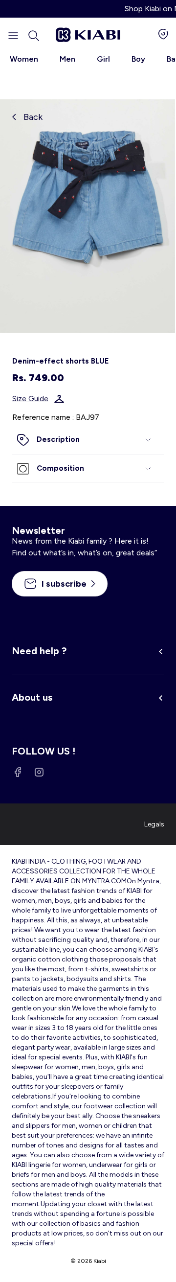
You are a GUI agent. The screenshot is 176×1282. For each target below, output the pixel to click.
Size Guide (30, 398)
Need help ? (39, 651)
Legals (154, 824)
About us (32, 697)
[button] (34, 36)
